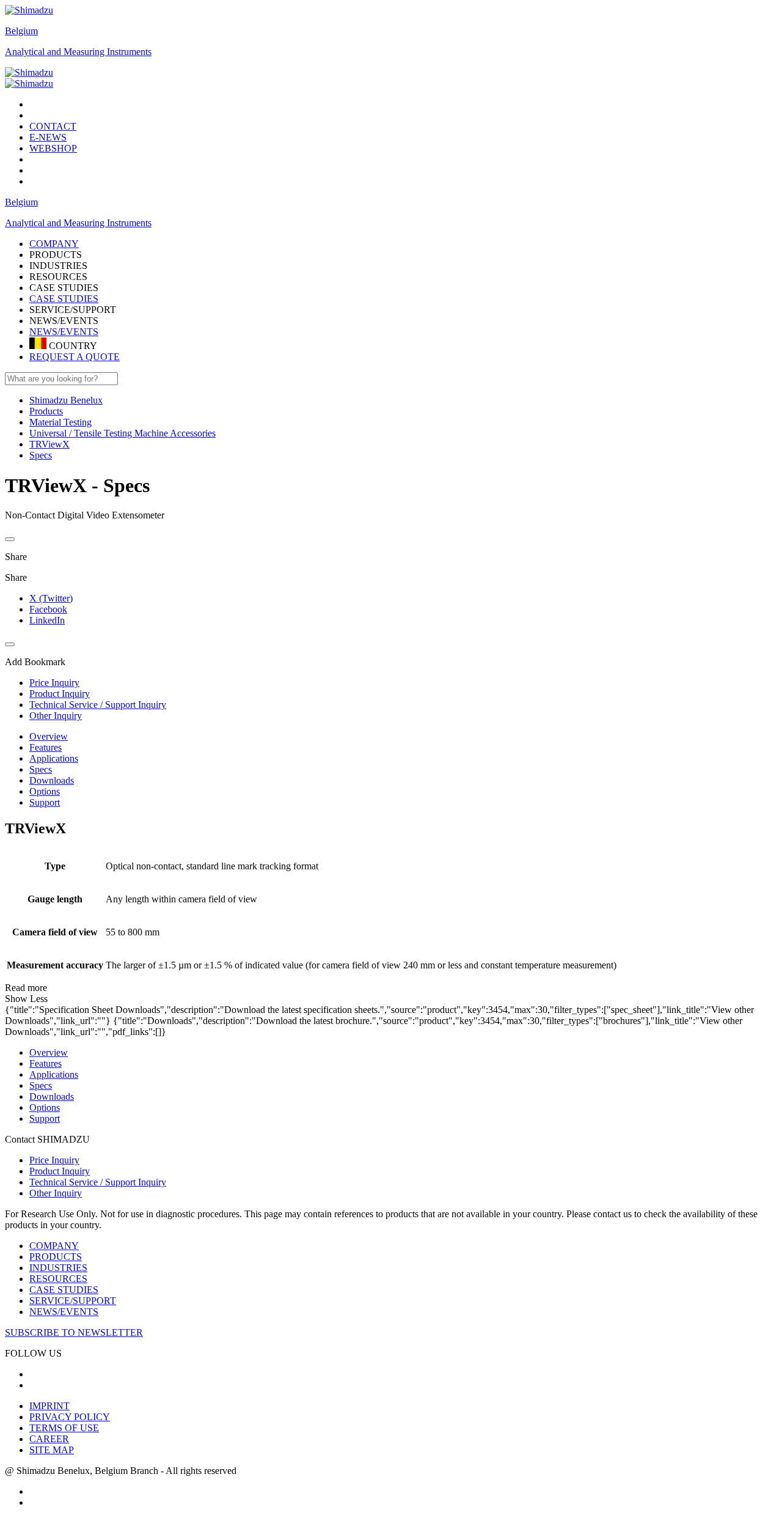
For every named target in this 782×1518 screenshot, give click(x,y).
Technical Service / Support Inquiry (97, 1182)
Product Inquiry (59, 1171)
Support (44, 802)
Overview (48, 736)
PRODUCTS (55, 1256)
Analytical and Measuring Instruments (78, 51)
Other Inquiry (55, 1193)
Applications (53, 758)
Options (44, 791)
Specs (40, 769)
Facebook (48, 609)
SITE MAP (51, 1450)
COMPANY (54, 1245)
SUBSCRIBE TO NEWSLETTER (74, 1332)
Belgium (21, 31)
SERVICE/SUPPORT (72, 1300)
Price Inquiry (54, 1160)
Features (45, 747)
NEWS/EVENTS (63, 331)
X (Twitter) (51, 598)
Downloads (51, 780)
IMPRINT (49, 1406)
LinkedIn (47, 620)
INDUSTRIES (58, 1267)
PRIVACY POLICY (69, 1417)
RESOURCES (58, 1278)
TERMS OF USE (64, 1428)
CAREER (49, 1439)
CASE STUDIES (63, 298)
